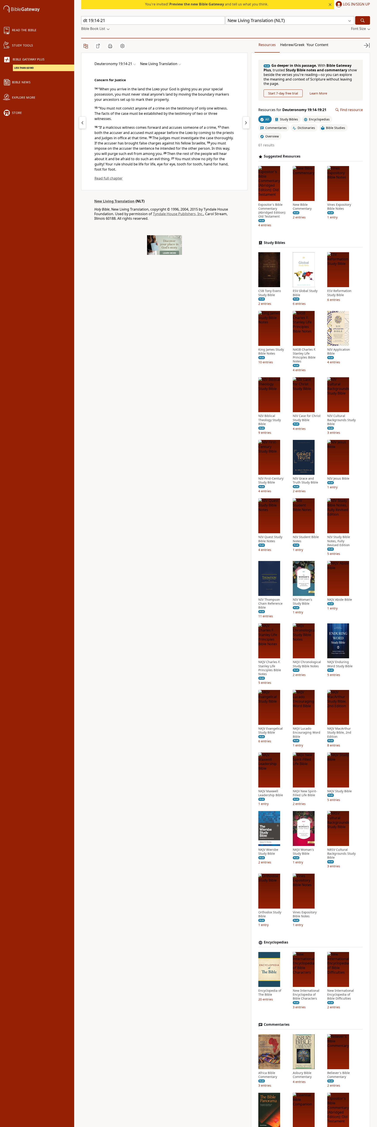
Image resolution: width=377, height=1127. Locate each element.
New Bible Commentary (302, 207)
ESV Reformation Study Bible (339, 293)
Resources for (292, 110)
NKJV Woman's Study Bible (303, 852)
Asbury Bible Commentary (302, 1075)
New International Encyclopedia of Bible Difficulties (340, 994)
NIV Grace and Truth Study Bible (305, 480)
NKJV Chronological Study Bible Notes (307, 664)
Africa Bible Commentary (267, 1075)
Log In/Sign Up (356, 4)
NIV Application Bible (338, 351)
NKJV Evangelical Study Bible (270, 730)
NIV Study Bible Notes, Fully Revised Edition (338, 541)
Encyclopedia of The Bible (269, 993)
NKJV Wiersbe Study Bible (268, 852)
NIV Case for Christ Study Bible (306, 418)
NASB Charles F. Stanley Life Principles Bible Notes (304, 356)
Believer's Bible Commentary (338, 1075)
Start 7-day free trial (283, 93)
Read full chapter (108, 178)
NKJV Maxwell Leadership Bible (270, 793)
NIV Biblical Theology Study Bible (269, 420)
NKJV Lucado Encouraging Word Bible (306, 732)
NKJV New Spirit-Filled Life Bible (305, 793)
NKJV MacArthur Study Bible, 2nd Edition (339, 732)
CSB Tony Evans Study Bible (269, 293)
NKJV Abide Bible (339, 600)
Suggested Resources (282, 156)
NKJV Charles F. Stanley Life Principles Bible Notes (269, 668)
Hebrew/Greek (292, 44)
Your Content (317, 44)
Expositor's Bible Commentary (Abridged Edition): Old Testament (272, 211)
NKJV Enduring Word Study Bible (340, 664)
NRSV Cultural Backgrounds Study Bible (341, 853)
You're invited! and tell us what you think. (206, 4)
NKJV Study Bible (339, 791)
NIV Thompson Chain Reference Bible (270, 603)
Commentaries (277, 1024)
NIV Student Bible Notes (306, 539)
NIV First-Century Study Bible (270, 480)
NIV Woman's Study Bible (302, 602)
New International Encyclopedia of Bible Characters (306, 994)
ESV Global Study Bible (305, 293)
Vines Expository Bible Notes (339, 207)
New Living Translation (114, 201)
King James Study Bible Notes (271, 351)
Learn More (318, 93)
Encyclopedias (276, 942)
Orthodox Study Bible (269, 914)
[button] (352, 4)
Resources (267, 44)
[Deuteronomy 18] (82, 123)
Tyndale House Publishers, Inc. (178, 213)
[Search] (362, 20)
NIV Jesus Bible (338, 478)
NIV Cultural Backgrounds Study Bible (341, 420)
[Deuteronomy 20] (246, 123)
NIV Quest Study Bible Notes (270, 539)
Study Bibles (274, 242)
